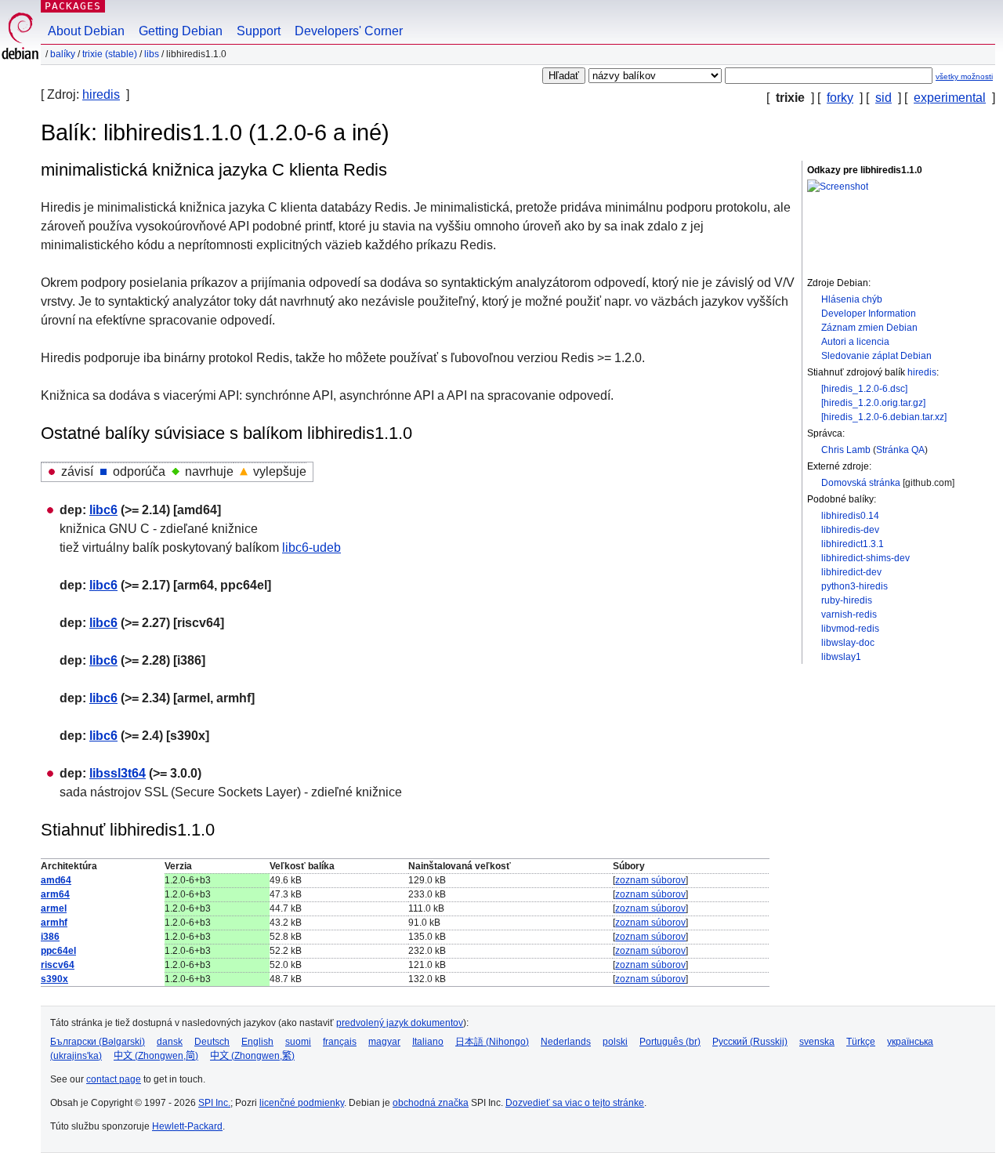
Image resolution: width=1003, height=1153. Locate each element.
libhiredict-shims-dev (865, 558)
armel (54, 908)
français (340, 1041)
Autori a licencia (855, 341)
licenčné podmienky (301, 1102)
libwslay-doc (847, 642)
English (257, 1041)
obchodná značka (431, 1102)
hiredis (101, 94)
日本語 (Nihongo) (492, 1041)
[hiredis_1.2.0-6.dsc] (864, 388)
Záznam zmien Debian (869, 327)
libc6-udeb (311, 547)
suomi (298, 1041)
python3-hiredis (854, 586)
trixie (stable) (109, 54)
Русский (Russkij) (750, 1041)
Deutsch (212, 1041)
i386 (50, 936)
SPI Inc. (214, 1102)
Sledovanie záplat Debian (876, 355)
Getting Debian (181, 31)
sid (883, 97)
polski (615, 1041)
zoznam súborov (650, 880)
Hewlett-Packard (187, 1126)
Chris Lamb (846, 449)
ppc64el (58, 950)
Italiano (428, 1041)
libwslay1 (841, 656)
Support (259, 31)
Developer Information (868, 313)
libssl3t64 (117, 773)
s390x (54, 979)
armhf (54, 922)
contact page (113, 1079)
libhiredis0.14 (850, 515)
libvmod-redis (850, 628)
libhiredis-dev (850, 529)
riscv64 (57, 964)
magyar (384, 1041)
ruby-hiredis (846, 600)
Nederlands (566, 1041)
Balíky (62, 54)
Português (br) (670, 1041)
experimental (950, 97)
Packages (73, 6)
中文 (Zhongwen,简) (156, 1055)
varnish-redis (849, 614)
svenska (817, 1041)
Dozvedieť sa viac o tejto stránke (574, 1102)
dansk (170, 1041)
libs (151, 54)
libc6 (103, 510)
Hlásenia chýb (851, 299)
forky (840, 97)
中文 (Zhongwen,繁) (252, 1055)
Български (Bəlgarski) (97, 1041)
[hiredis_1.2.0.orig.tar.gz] (873, 402)
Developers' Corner (349, 31)
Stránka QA (900, 449)
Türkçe (860, 1041)
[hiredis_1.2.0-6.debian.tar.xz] (884, 417)
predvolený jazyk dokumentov (399, 1022)
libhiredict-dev (851, 572)
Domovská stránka (860, 482)
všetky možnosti (964, 76)
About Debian (86, 31)
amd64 (56, 880)
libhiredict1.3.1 (852, 543)
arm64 (55, 894)
